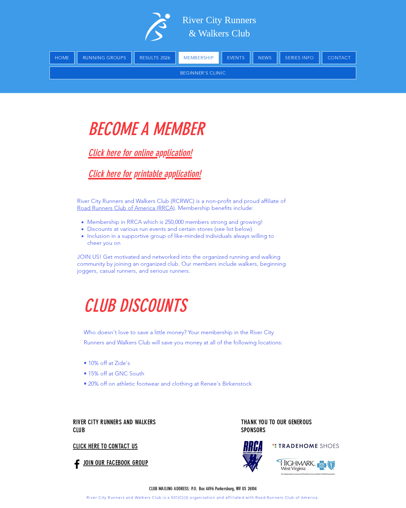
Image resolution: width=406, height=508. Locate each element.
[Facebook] (77, 464)
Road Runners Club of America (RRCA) (126, 208)
